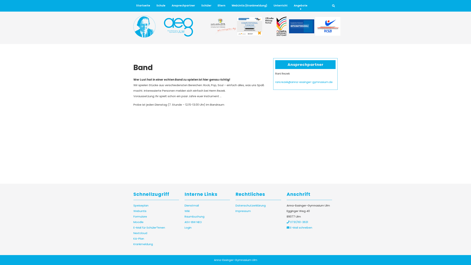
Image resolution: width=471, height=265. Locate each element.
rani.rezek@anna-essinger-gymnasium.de (304, 82)
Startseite (143, 5)
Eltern (221, 5)
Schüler (206, 5)
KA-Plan (138, 239)
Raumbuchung (194, 216)
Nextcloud (140, 233)
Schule (160, 5)
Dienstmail (192, 205)
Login (188, 227)
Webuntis (139, 211)
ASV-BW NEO (193, 222)
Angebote (300, 5)
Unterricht (281, 5)
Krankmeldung (143, 244)
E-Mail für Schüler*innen (149, 227)
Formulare (140, 216)
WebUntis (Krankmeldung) (249, 5)
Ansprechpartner (183, 5)
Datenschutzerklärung (251, 205)
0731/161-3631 (298, 222)
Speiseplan (140, 205)
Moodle (138, 222)
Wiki (187, 211)
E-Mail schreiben (300, 227)
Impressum (243, 211)
